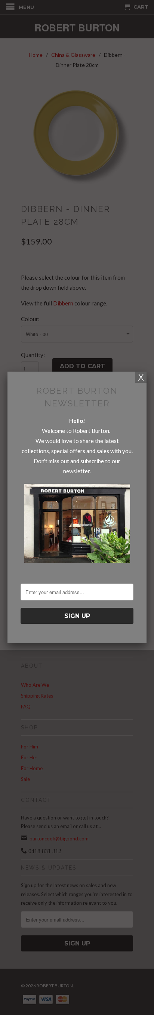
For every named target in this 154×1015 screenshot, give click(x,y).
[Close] (141, 377)
